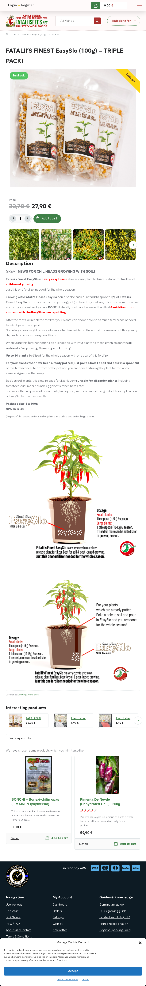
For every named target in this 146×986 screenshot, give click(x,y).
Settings (58, 917)
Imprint (85, 979)
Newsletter (60, 930)
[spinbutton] (20, 219)
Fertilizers (33, 694)
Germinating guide (111, 905)
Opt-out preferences (67, 979)
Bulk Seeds (13, 917)
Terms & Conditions (19, 936)
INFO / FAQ (13, 924)
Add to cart (49, 218)
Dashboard (60, 905)
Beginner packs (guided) (115, 930)
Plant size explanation (113, 924)
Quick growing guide (112, 911)
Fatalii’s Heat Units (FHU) (114, 917)
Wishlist (58, 924)
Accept (73, 971)
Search (97, 20)
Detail (15, 838)
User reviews (14, 905)
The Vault (12, 911)
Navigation (139, 5)
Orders (57, 911)
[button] (140, 943)
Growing (22, 694)
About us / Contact (18, 930)
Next (133, 245)
